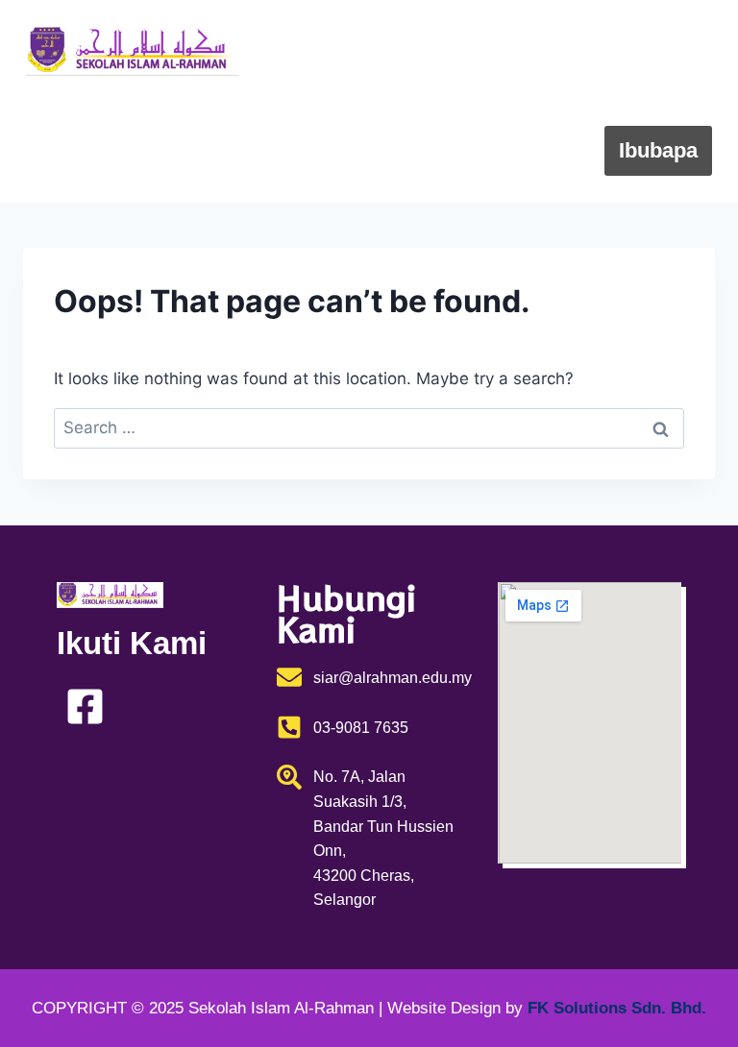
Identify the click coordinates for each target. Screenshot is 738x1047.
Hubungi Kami (627, 100)
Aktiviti (537, 150)
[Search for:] (369, 427)
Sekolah (506, 50)
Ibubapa (658, 150)
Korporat (483, 100)
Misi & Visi (645, 50)
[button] (515, 51)
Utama (405, 50)
